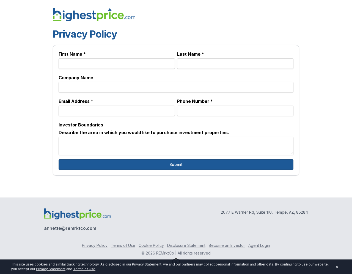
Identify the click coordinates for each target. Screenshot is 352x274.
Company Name (76, 77)
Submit (176, 164)
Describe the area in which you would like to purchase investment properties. (144, 132)
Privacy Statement (146, 264)
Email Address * (76, 101)
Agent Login (259, 245)
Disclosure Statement (186, 245)
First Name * (72, 54)
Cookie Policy (151, 245)
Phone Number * (195, 101)
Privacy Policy (95, 245)
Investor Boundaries (81, 125)
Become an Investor (227, 245)
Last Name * (190, 54)
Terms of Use (123, 245)
